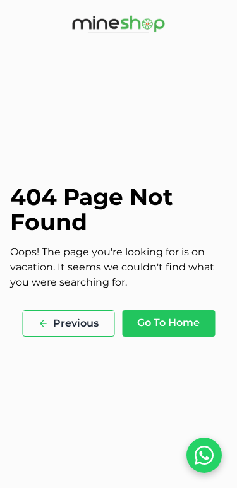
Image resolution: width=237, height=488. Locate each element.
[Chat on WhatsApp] (204, 455)
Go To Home (168, 322)
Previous (76, 323)
